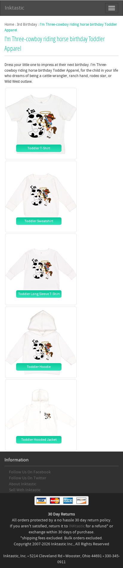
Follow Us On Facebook (30, 472)
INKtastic (77, 526)
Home (9, 24)
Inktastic (14, 7)
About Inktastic (22, 484)
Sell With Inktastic (25, 490)
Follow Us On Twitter (27, 478)
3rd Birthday (27, 24)
